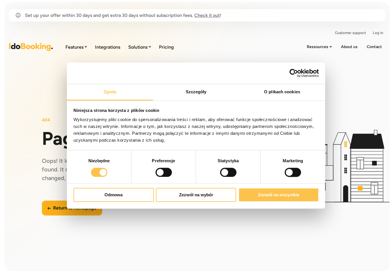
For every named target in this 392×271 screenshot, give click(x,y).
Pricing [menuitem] (166, 47)
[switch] (164, 172)
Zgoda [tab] (110, 91)
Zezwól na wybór (196, 195)
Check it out (207, 15)
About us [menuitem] (349, 46)
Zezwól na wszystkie (278, 195)
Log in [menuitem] (378, 33)
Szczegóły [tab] (196, 91)
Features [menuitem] (74, 47)
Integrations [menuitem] (107, 47)
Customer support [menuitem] (350, 33)
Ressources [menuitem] (317, 46)
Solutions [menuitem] (138, 47)
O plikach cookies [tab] (282, 91)
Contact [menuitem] (374, 46)
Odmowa (113, 195)
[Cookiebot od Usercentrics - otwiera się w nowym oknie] (294, 73)
